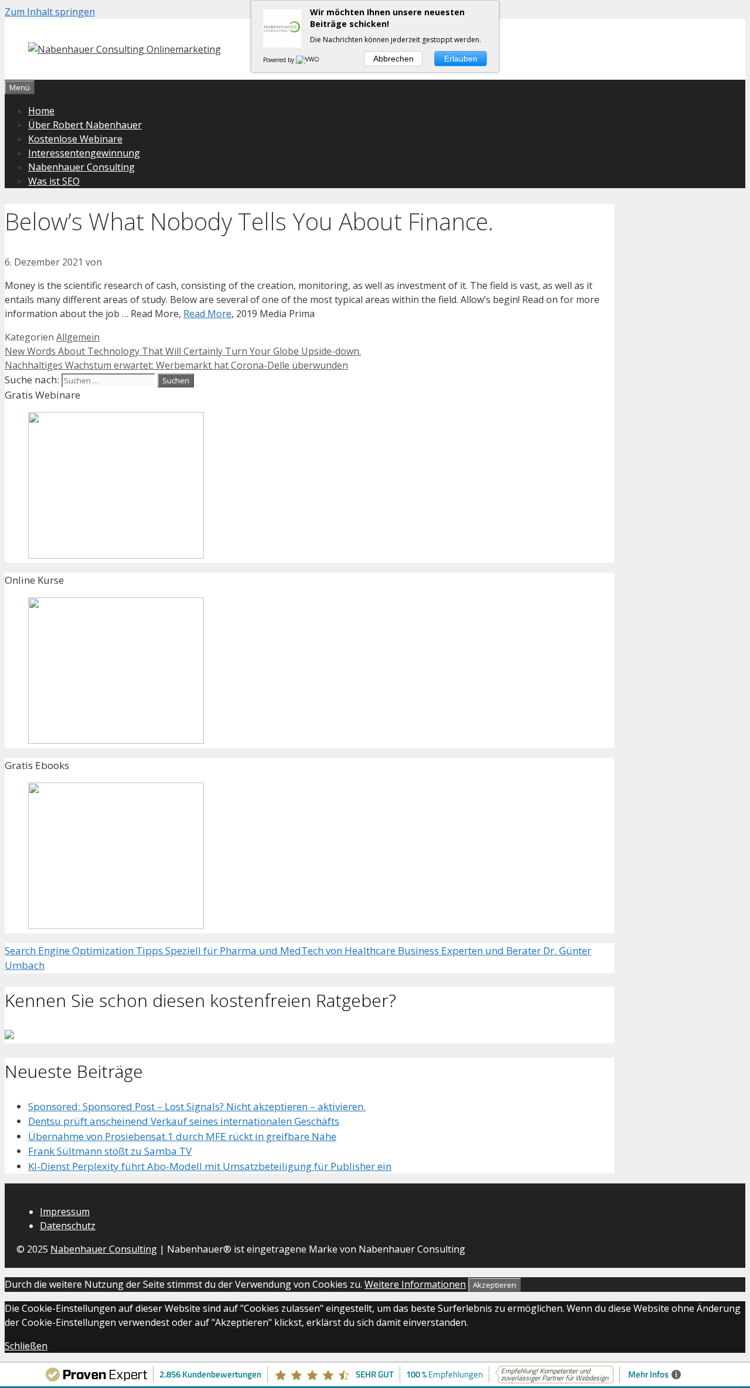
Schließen (26, 1345)
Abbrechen (393, 58)
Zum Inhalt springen (50, 11)
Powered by (279, 60)
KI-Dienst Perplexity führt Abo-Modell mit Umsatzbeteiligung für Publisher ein (209, 1166)
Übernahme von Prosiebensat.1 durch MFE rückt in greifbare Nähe (182, 1136)
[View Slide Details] (116, 555)
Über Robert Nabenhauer (85, 124)
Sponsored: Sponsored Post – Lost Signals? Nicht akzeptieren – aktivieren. (197, 1106)
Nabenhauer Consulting (81, 167)
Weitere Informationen (415, 1284)
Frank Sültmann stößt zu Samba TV (110, 1151)
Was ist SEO (54, 181)
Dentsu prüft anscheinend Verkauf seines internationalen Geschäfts (183, 1121)
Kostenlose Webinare (75, 138)
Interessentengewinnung (84, 153)
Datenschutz (68, 1225)
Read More (207, 313)
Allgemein (78, 337)
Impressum (65, 1211)
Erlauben (461, 58)
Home (41, 110)
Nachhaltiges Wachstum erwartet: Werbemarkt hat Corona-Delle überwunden (176, 365)
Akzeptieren (494, 1285)
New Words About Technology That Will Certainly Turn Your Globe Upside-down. (183, 351)
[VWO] (308, 60)
